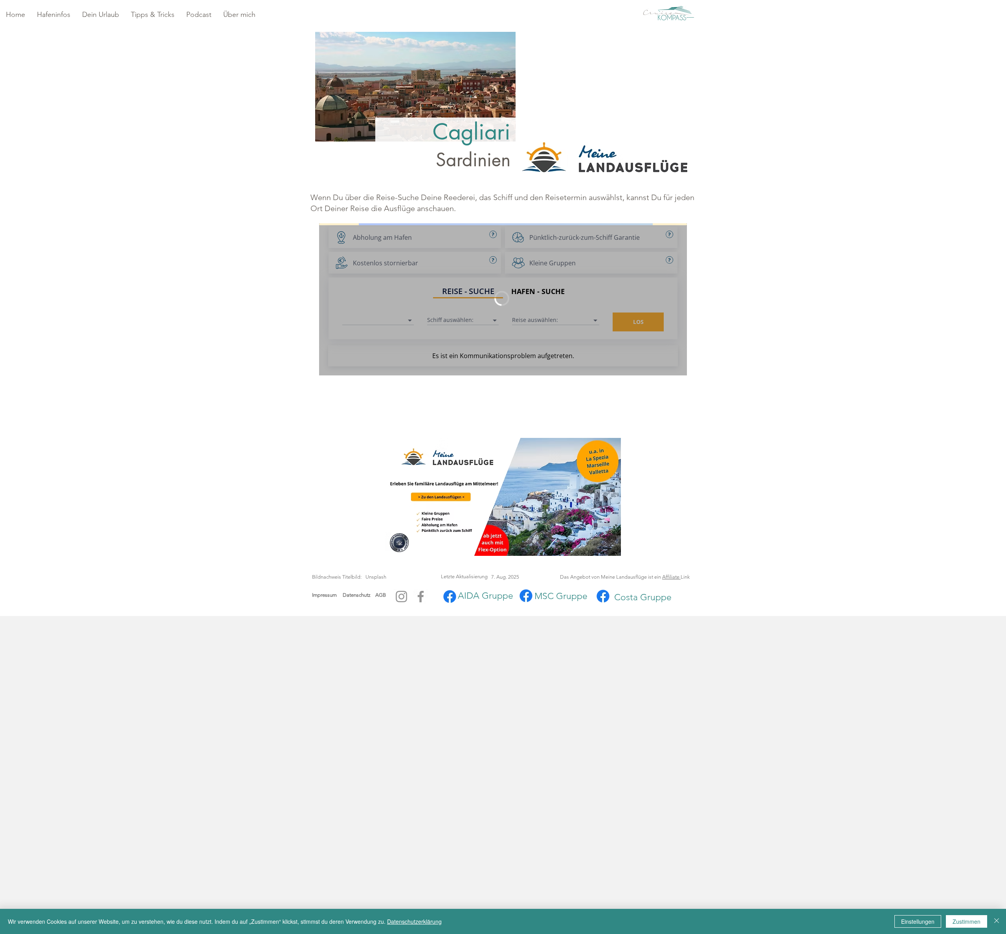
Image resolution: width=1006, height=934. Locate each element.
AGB (380, 595)
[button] (53, 15)
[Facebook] (420, 596)
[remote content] (503, 300)
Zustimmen (966, 921)
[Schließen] (996, 921)
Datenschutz (359, 595)
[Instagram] (401, 596)
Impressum (324, 595)
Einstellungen (917, 921)
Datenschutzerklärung (414, 921)
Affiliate (671, 577)
